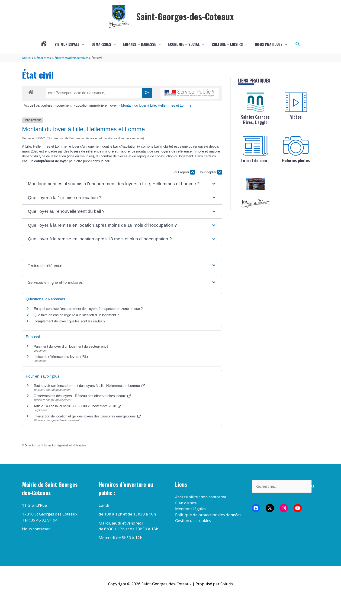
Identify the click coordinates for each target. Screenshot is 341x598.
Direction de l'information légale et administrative (55, 445)
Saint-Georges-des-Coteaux (185, 16)
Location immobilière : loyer (97, 105)
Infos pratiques (269, 44)
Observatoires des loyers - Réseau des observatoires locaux (80, 396)
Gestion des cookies (193, 520)
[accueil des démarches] (31, 91)
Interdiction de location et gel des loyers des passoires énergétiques (85, 416)
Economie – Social (184, 44)
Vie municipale (67, 44)
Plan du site (186, 503)
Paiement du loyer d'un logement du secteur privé (71, 346)
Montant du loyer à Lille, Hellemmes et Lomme (156, 105)
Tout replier (181, 172)
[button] (298, 44)
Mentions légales (190, 508)
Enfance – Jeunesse (139, 44)
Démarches (101, 44)
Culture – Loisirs (227, 44)
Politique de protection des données (208, 514)
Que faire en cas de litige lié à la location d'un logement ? (76, 315)
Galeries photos (296, 160)
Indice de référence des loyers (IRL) (61, 357)
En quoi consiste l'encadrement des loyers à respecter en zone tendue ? (88, 309)
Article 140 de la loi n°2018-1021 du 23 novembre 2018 (75, 406)
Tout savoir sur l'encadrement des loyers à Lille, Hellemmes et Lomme (87, 386)
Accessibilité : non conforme (200, 496)
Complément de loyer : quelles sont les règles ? (69, 321)
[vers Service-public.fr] (190, 93)
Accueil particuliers (38, 105)
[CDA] (255, 102)
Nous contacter (36, 528)
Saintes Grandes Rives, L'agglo (255, 119)
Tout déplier (208, 172)
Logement (64, 105)
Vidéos (296, 117)
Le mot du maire (255, 160)
